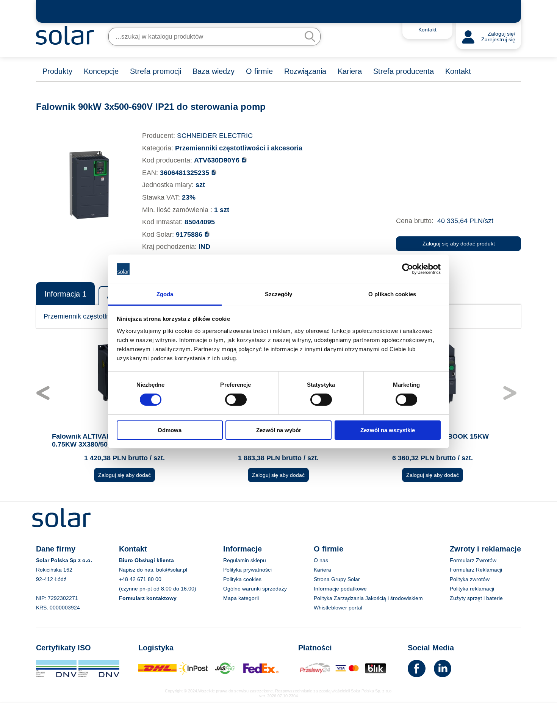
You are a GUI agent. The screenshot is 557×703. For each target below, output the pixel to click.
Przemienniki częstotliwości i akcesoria (238, 148)
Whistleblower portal (338, 608)
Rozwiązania (305, 71)
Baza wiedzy (213, 71)
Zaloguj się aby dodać (124, 475)
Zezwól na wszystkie (387, 430)
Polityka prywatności (247, 570)
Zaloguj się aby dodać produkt (458, 244)
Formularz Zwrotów (473, 560)
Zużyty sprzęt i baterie (476, 598)
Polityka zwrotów (470, 579)
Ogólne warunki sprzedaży (255, 589)
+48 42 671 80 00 (140, 579)
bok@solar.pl (171, 570)
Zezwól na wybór (278, 430)
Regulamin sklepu (244, 560)
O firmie (259, 71)
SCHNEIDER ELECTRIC (215, 135)
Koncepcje (101, 71)
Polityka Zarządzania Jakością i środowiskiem (368, 598)
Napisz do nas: (137, 570)
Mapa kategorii (241, 598)
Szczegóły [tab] (279, 294)
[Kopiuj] (244, 159)
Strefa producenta (403, 71)
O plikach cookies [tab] (392, 294)
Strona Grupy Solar (337, 579)
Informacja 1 (65, 294)
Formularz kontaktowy (148, 598)
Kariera (350, 71)
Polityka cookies (242, 579)
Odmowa (169, 430)
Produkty (57, 71)
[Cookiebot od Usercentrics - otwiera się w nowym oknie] (407, 269)
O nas (321, 560)
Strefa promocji (155, 71)
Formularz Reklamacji (476, 570)
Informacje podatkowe (340, 589)
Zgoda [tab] (165, 294)
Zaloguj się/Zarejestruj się (498, 37)
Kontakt (458, 71)
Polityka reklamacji (472, 589)
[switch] (236, 399)
